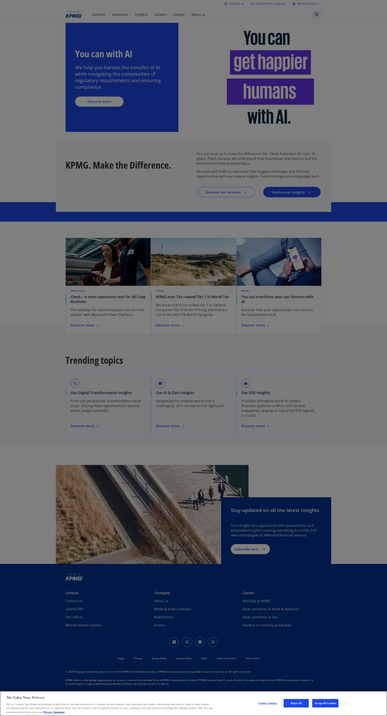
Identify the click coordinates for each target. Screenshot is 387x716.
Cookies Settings (267, 703)
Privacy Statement (54, 711)
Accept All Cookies (325, 703)
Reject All (296, 703)
